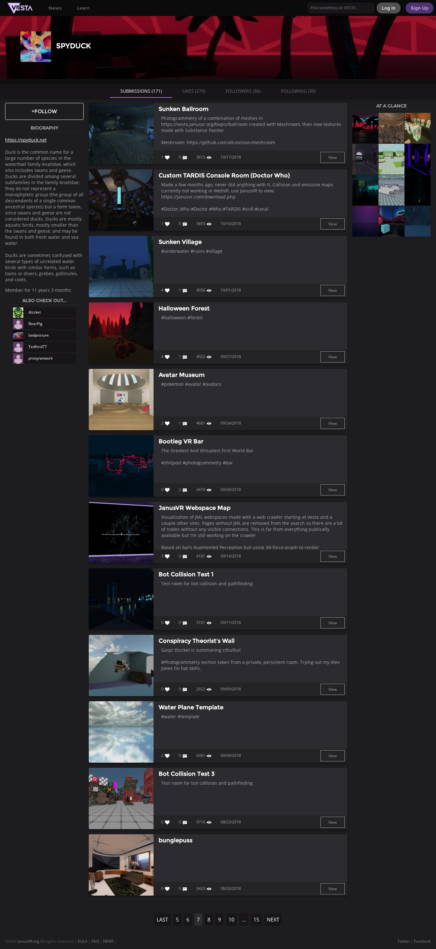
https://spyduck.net (26, 140)
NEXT (273, 919)
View (332, 157)
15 (256, 919)
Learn (83, 8)
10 (231, 919)
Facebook (422, 941)
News (55, 8)
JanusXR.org (28, 941)
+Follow (44, 111)
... (244, 919)
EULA (82, 941)
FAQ (95, 941)
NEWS (108, 941)
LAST (162, 919)
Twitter (403, 941)
